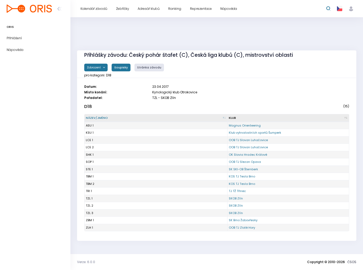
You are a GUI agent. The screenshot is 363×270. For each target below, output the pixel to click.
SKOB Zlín (236, 198)
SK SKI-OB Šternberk (243, 169)
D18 (88, 106)
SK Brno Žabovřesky (243, 220)
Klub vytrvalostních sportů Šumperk (255, 132)
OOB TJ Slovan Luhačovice (248, 140)
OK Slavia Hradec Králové (248, 155)
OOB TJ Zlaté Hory (242, 227)
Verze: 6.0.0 (86, 262)
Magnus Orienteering (245, 125)
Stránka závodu (149, 67)
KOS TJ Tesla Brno (242, 176)
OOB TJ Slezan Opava (245, 162)
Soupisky (121, 67)
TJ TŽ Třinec (237, 191)
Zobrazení (94, 67)
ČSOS (351, 262)
